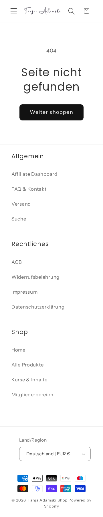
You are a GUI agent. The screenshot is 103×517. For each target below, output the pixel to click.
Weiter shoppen (51, 112)
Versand (21, 204)
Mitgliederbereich (32, 394)
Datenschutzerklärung (37, 307)
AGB (16, 262)
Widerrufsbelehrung (35, 277)
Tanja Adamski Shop (48, 500)
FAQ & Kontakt (28, 189)
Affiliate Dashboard (34, 174)
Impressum (24, 292)
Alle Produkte (27, 365)
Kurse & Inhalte (29, 380)
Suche (18, 219)
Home (18, 350)
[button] (13, 11)
